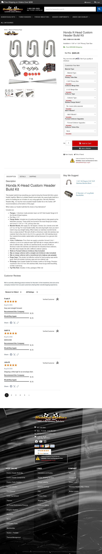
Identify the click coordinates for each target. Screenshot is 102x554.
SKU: (65, 39)
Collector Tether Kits (72, 127)
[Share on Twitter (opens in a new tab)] (14, 323)
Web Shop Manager (73, 551)
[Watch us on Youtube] (40, 442)
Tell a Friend (80, 154)
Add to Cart (86, 143)
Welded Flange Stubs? (72, 102)
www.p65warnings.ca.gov (83, 162)
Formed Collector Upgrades (74, 119)
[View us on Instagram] (45, 442)
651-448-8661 (41, 427)
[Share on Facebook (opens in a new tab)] (11, 323)
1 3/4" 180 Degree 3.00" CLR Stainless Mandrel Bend (85, 182)
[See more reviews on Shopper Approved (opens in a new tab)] (18, 323)
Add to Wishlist (86, 148)
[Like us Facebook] (36, 442)
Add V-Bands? (70, 110)
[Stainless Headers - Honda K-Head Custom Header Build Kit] (11, 33)
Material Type (69, 69)
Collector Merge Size (72, 86)
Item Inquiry (69, 154)
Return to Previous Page (15, 30)
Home (5, 30)
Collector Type (70, 94)
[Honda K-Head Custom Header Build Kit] (32, 62)
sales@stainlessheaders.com (46, 433)
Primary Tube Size (71, 77)
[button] (73, 9)
